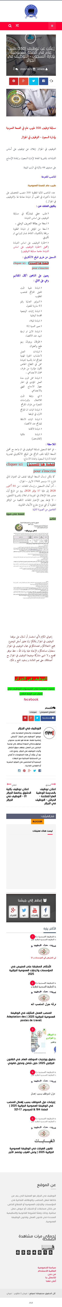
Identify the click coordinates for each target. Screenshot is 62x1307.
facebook (31, 699)
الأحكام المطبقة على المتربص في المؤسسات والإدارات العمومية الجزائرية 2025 (31, 970)
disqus (25, 821)
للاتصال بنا (50, 1277)
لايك (45, 915)
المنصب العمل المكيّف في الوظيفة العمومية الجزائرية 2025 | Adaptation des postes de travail (31, 1016)
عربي (24, 1293)
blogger (37, 821)
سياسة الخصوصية (47, 1267)
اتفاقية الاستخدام (47, 1270)
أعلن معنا (51, 1280)
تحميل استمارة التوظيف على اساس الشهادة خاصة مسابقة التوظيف (31, 249)
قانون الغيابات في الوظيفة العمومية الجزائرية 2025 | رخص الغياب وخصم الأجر (31, 1150)
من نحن (52, 1274)
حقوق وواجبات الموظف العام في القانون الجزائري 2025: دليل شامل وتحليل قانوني (31, 1061)
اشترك (13, 915)
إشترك (35, 915)
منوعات (33, 712)
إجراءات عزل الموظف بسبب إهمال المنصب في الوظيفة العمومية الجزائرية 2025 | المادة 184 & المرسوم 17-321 (31, 1105)
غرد (24, 915)
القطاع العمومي (47, 712)
